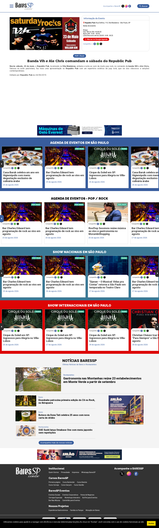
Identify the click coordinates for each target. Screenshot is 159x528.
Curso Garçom (66, 485)
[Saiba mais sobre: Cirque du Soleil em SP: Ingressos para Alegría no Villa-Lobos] (108, 157)
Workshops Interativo (72, 498)
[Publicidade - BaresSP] (126, 409)
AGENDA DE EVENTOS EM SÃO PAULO (79, 143)
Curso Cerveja (54, 485)
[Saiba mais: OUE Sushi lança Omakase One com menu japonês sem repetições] (25, 435)
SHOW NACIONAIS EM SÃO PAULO (79, 252)
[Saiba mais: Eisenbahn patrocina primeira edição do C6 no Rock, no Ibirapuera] (25, 406)
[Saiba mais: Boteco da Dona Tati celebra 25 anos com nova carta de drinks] (25, 421)
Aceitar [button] (151, 523)
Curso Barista (82, 482)
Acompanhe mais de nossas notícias (56, 443)
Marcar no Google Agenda (97, 39)
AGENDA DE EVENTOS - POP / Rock (79, 198)
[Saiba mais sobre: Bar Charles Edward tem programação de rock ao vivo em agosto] (65, 157)
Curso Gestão (79, 485)
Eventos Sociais (54, 495)
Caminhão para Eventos (71, 500)
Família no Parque (76, 510)
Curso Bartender (69, 482)
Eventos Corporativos (70, 495)
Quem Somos (54, 472)
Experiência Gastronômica (58, 510)
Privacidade (65, 472)
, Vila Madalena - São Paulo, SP (113, 23)
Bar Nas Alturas (54, 500)
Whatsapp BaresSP (88, 472)
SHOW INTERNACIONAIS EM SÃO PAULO (79, 305)
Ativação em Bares (93, 510)
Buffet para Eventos (89, 498)
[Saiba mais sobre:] (108, 266)
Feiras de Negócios (87, 495)
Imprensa (75, 472)
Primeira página (54, 482)
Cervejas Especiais (55, 498)
